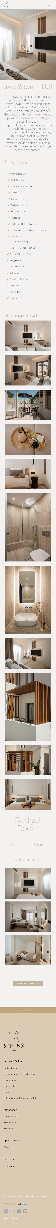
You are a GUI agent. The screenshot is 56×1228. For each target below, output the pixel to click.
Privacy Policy (11, 1218)
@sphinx (28, 1010)
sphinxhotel (18, 1196)
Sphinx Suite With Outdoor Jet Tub (20, 1098)
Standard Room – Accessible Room (20, 1074)
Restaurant (9, 1128)
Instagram (9, 1165)
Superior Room (11, 1086)
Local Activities (11, 1116)
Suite (6, 1092)
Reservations (10, 1122)
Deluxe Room (10, 1080)
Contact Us (9, 1147)
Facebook (9, 1159)
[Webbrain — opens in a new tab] (22, 1203)
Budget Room (10, 1068)
